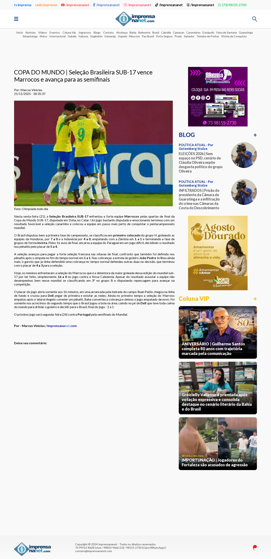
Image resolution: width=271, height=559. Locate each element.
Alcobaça (122, 32)
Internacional (57, 36)
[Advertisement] (135, 50)
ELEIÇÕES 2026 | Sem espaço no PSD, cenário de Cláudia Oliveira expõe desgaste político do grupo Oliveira (201, 162)
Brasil (155, 32)
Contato (108, 32)
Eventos (55, 32)
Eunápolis (208, 32)
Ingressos (85, 32)
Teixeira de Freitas (207, 36)
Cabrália (166, 32)
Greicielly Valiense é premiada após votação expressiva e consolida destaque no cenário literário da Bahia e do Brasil (217, 401)
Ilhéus (43, 36)
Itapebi (122, 36)
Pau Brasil (148, 36)
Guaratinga (246, 32)
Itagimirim (96, 36)
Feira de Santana (226, 32)
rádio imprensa (46, 5)
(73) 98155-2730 (234, 5)
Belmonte (144, 32)
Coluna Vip (69, 32)
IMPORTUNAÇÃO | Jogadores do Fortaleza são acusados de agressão (215, 462)
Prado (178, 36)
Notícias (31, 32)
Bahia (133, 32)
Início (19, 32)
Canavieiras (193, 32)
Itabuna (83, 36)
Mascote (134, 36)
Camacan (178, 32)
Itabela (72, 36)
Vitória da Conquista (234, 36)
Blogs (97, 32)
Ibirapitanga (30, 36)
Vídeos (42, 32)
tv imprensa (22, 5)
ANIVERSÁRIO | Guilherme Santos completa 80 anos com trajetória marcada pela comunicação (213, 348)
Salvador (189, 36)
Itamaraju (110, 36)
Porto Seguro (164, 36)
